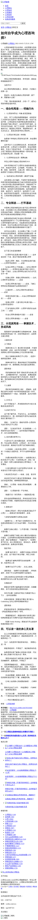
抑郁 (8, 823)
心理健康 (13, 710)
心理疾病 (10, 826)
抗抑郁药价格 (12, 859)
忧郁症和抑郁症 (13, 848)
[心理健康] (5, 2)
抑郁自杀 (10, 852)
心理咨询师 (9, 17)
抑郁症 (9, 828)
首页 (6, 6)
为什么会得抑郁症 (14, 837)
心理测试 (8, 12)
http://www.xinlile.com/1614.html (21, 708)
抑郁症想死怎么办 (14, 841)
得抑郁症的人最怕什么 (15, 839)
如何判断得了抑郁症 (14, 844)
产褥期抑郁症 (12, 846)
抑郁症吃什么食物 (14, 861)
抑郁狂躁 (10, 857)
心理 (9, 819)
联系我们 (29, 886)
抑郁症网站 (11, 868)
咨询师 (9, 817)
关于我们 (16, 886)
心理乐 (10, 886)
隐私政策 (22, 886)
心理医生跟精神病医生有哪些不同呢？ (20, 732)
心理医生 (8, 8)
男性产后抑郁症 (13, 866)
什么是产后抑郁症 (14, 864)
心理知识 (8, 10)
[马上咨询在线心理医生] (10, 872)
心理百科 (8, 15)
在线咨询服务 (10, 19)
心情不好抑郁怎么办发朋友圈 (18, 855)
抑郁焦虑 (10, 850)
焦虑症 (9, 832)
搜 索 (23, 23)
